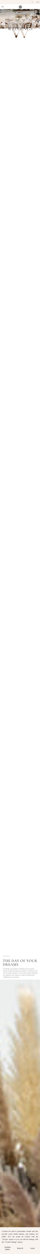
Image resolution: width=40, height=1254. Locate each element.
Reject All (20, 1248)
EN (37, 2)
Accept (32, 1248)
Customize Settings (7, 1248)
